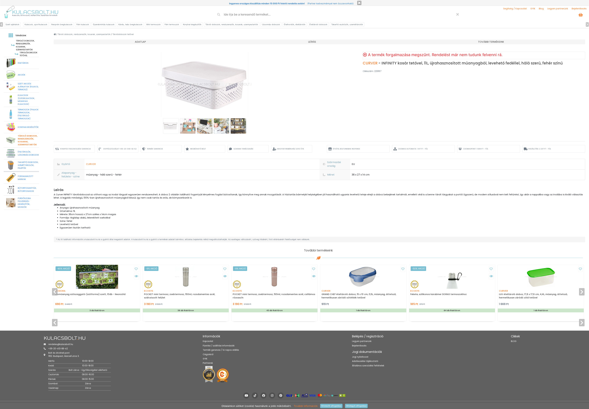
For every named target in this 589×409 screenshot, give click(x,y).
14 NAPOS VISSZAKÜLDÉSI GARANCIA (75, 149)
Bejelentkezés (579, 8)
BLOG (513, 341)
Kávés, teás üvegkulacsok (130, 24)
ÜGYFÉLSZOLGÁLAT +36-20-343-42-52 (120, 149)
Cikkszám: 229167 (372, 71)
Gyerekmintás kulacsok (103, 24)
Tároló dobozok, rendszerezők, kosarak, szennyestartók (231, 24)
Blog (541, 8)
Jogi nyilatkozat (360, 356)
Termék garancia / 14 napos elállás (221, 350)
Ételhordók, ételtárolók (294, 24)
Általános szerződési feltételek (368, 365)
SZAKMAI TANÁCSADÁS (243, 149)
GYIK (532, 8)
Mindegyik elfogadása (356, 406)
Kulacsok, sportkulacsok (36, 24)
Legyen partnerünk (557, 8)
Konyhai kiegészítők (192, 24)
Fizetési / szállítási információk (219, 345)
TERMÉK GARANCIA (155, 149)
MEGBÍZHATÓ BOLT (198, 149)
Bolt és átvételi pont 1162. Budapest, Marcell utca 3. (63, 354)
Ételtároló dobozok (318, 24)
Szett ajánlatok (12, 24)
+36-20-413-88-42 (58, 348)
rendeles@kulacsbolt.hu (60, 344)
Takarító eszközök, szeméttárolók (347, 24)
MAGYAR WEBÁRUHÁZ (290, 149)
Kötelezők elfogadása (331, 406)
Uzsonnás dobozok (271, 24)
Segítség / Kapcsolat (515, 8)
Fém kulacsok (82, 24)
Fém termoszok (172, 24)
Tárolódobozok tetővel (123, 34)
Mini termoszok (153, 24)
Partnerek (208, 363)
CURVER (370, 63)
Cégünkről (208, 354)
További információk (306, 405)
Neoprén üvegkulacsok (61, 24)
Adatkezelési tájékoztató (365, 361)
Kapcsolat (208, 341)
